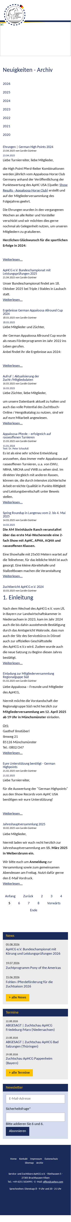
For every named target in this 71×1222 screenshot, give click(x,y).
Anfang (10, 896)
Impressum (36, 1159)
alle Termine (21, 1073)
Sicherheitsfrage (18, 1108)
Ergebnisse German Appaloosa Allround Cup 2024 (33, 312)
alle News (19, 997)
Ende (33, 910)
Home (13, 1159)
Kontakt (23, 1159)
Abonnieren (17, 1131)
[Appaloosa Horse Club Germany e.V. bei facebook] (32, 1198)
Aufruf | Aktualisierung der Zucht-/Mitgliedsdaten (21, 378)
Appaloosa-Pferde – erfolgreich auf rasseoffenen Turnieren (27, 435)
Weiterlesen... (13, 260)
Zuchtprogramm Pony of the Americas (33, 968)
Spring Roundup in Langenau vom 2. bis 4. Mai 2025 (34, 514)
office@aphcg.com (53, 1182)
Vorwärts (53, 903)
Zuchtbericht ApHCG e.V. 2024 (23, 587)
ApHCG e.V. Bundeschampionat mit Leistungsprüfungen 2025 (27, 272)
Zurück (28, 896)
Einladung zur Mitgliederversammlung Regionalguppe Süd (28, 675)
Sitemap (29, 1163)
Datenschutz (51, 1159)
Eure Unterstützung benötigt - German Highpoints (29, 765)
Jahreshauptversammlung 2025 (24, 824)
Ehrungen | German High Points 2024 (28, 147)
